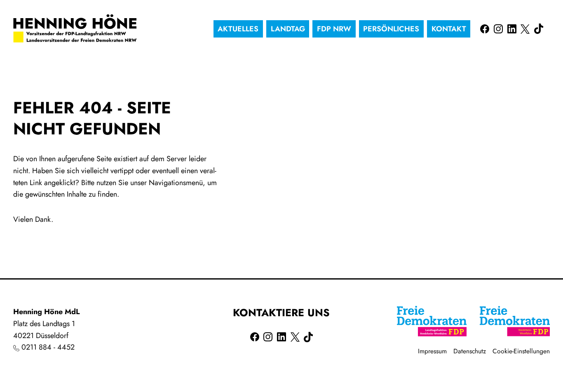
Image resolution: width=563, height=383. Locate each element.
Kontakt (449, 28)
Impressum (432, 351)
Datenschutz (469, 351)
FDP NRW (334, 28)
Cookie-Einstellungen (521, 351)
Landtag (288, 28)
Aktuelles (238, 28)
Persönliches (391, 28)
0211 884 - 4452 (48, 347)
